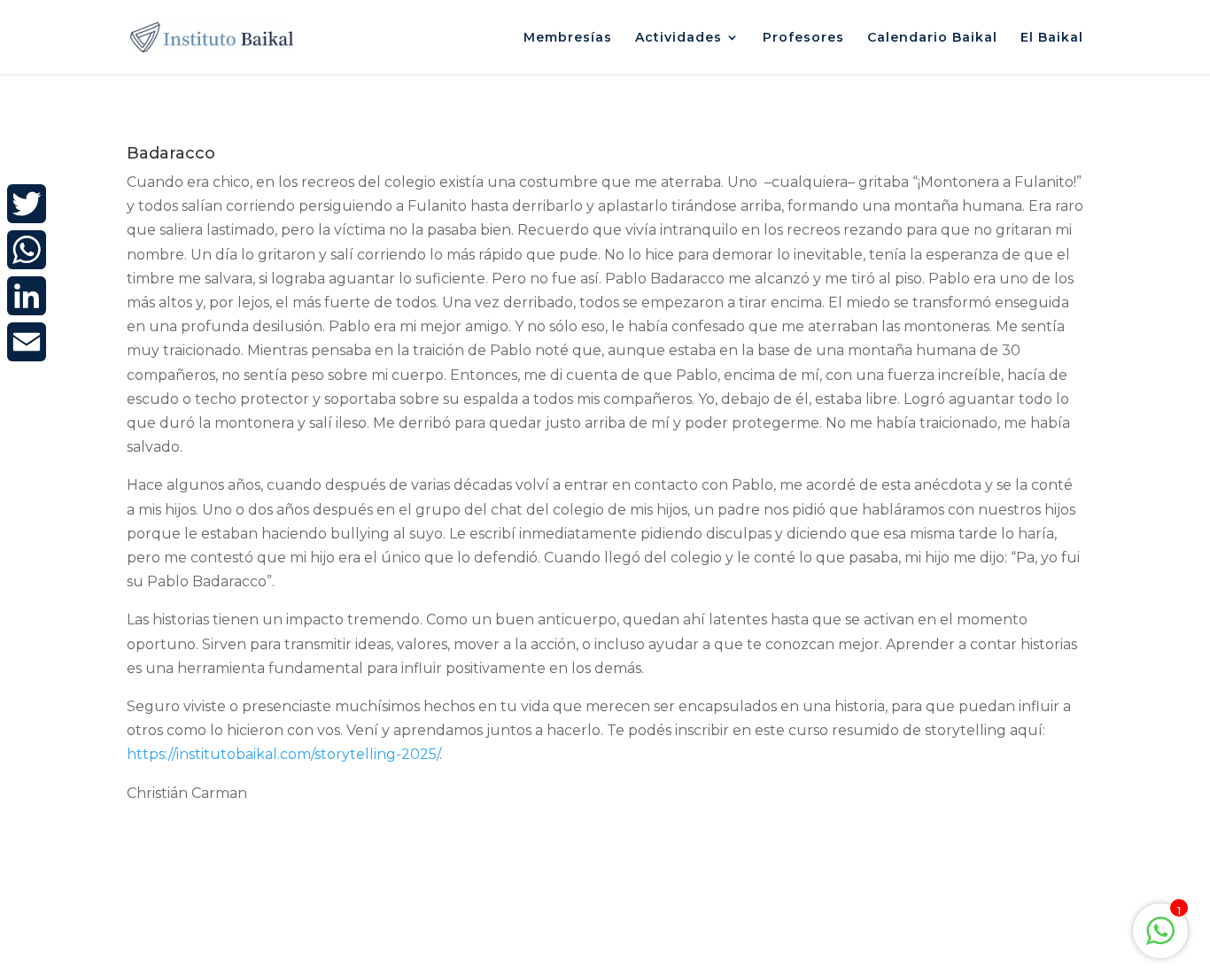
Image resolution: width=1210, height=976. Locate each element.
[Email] (27, 342)
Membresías (568, 38)
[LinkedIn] (27, 296)
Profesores (803, 38)
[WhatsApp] (27, 250)
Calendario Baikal (932, 38)
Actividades (678, 38)
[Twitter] (27, 204)
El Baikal (1051, 38)
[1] (1160, 940)
